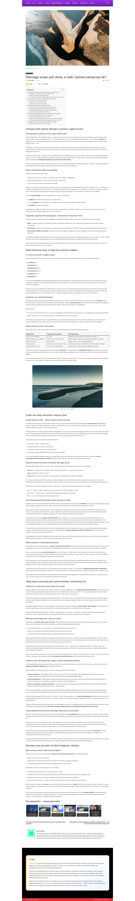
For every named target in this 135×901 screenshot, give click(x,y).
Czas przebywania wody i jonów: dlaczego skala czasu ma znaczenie (46, 120)
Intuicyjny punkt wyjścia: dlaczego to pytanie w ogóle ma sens (43, 92)
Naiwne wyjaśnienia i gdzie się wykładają (39, 95)
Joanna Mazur (31, 80)
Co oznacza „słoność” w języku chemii (38, 100)
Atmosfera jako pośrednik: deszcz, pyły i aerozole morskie (43, 110)
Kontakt (91, 3)
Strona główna (29, 8)
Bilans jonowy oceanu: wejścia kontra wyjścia (40, 123)
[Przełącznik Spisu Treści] (62, 90)
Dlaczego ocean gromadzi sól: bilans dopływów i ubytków (42, 121)
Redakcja (67, 3)
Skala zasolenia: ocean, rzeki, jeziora (38, 103)
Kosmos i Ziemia (37, 8)
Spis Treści (75, 3)
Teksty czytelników (98, 899)
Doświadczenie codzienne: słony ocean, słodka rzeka (42, 93)
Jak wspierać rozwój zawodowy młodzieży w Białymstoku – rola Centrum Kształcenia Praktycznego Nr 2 (89, 822)
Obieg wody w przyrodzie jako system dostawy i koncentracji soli (44, 113)
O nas (47, 3)
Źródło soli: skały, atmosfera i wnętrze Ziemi (39, 105)
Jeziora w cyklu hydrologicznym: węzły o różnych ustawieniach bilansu (46, 118)
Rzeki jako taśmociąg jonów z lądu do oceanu (40, 116)
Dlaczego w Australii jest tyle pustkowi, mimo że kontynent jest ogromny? (45, 822)
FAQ (34, 3)
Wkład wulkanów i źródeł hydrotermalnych (39, 111)
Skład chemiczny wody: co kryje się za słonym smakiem (42, 98)
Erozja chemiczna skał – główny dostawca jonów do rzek (42, 107)
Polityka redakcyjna (57, 3)
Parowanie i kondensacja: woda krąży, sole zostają (41, 115)
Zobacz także (106, 899)
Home (28, 3)
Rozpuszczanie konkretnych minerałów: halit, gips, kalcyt (43, 108)
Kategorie (40, 3)
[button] (107, 3)
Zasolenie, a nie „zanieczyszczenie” (38, 102)
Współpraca (83, 3)
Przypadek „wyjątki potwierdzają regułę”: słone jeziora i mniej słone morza (47, 97)
